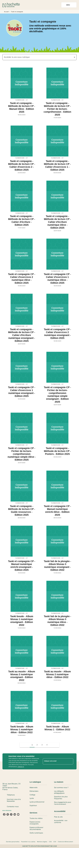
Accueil (6, 11)
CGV (54, 841)
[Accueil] (11, 5)
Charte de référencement (65, 841)
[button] (39, 57)
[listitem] (4, 814)
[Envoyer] (70, 761)
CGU (50, 841)
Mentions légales (42, 841)
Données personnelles (12, 841)
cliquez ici (21, 766)
